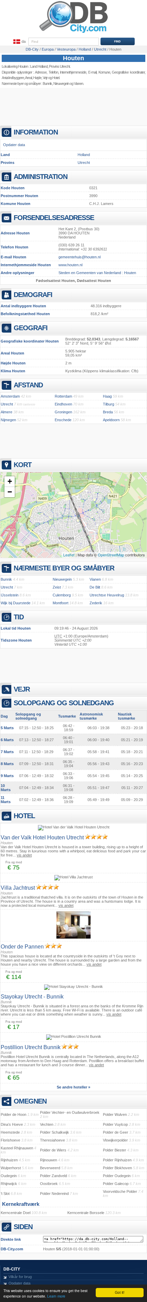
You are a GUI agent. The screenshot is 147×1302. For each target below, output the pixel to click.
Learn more (56, 1296)
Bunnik (47, 83)
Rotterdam (63, 396)
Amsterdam (10, 396)
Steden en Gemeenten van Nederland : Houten (97, 273)
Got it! (119, 1292)
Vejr (45, 78)
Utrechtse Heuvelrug (107, 595)
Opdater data (14, 145)
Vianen (78, 83)
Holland (84, 155)
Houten (73, 58)
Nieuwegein (61, 83)
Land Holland (39, 66)
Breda (108, 412)
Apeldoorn (111, 420)
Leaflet (69, 554)
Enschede (63, 420)
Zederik (96, 603)
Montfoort (60, 603)
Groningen (63, 412)
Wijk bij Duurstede (15, 603)
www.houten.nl (70, 265)
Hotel (55, 78)
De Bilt (95, 587)
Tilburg (108, 404)
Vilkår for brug (20, 1277)
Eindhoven (63, 404)
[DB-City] (73, 33)
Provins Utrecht (59, 66)
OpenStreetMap (111, 554)
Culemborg (62, 595)
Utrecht (84, 162)
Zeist (57, 587)
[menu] (19, 42)
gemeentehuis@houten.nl (79, 257)
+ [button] (10, 481)
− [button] (10, 492)
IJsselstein (9, 595)
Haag (107, 396)
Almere (6, 412)
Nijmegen (8, 420)
